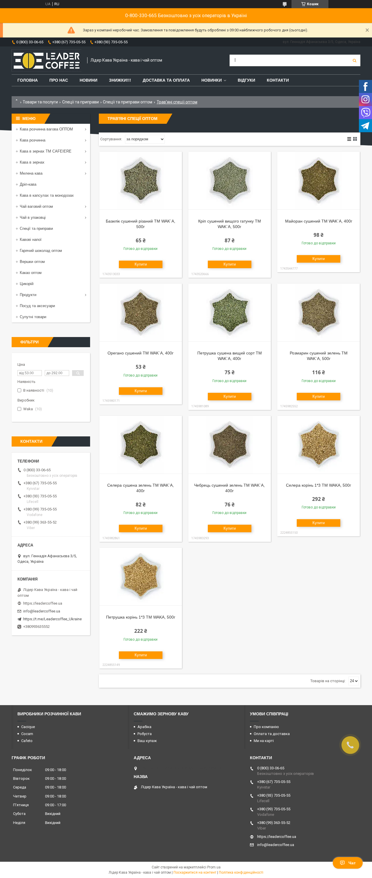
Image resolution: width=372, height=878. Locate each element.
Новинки (211, 80)
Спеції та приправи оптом (127, 102)
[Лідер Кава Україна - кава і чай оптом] (46, 60)
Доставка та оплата (166, 80)
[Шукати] (354, 60)
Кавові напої (31, 239)
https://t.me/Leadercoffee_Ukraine (52, 619)
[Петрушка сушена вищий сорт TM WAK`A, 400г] (229, 313)
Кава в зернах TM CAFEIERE (45, 151)
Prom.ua (214, 867)
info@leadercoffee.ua (41, 611)
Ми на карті (264, 741)
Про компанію (266, 727)
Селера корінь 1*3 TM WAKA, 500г (318, 485)
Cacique (28, 727)
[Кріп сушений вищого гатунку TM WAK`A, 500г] (229, 181)
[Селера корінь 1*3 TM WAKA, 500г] (318, 445)
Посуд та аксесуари (37, 306)
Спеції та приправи (80, 102)
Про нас (58, 80)
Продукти (28, 295)
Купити (141, 264)
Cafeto (27, 741)
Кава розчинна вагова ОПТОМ (46, 129)
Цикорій (26, 284)
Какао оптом (31, 272)
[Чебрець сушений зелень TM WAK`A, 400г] (229, 445)
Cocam (27, 734)
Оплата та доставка (272, 734)
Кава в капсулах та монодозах (47, 195)
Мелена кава (31, 173)
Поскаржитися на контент (195, 872)
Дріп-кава (28, 184)
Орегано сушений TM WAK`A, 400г (141, 353)
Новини (88, 80)
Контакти (278, 80)
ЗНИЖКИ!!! (120, 80)
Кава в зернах (32, 162)
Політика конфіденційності (241, 872)
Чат (352, 863)
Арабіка (144, 727)
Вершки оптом (32, 261)
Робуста (144, 734)
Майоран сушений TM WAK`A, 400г (318, 221)
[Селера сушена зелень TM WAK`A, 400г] (140, 445)
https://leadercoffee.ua (42, 603)
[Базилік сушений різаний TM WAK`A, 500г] (140, 181)
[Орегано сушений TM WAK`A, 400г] (140, 313)
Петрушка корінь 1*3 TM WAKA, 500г (140, 617)
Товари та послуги (40, 102)
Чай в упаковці (33, 217)
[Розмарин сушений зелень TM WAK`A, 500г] (318, 313)
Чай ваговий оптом (36, 206)
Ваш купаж (147, 741)
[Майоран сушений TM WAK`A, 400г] (318, 181)
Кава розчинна (32, 140)
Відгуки (246, 80)
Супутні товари (33, 317)
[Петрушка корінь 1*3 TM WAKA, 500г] (140, 577)
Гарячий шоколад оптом (41, 250)
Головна (27, 80)
